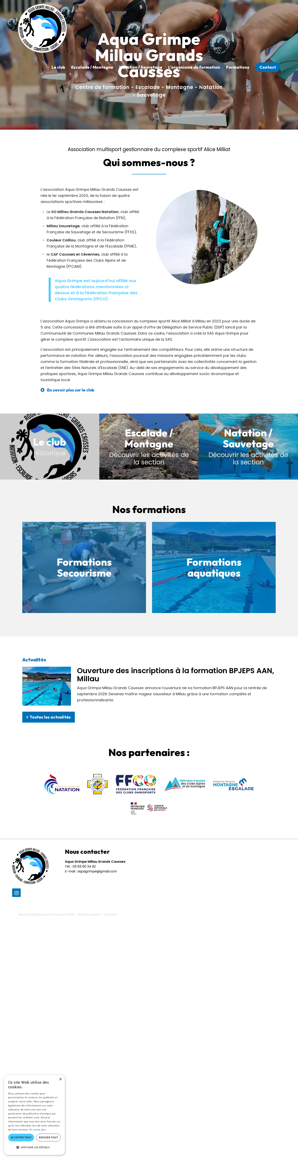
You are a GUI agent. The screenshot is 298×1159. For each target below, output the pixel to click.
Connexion (110, 914)
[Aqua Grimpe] (42, 28)
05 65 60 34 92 (84, 866)
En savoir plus (38, 1129)
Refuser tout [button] (48, 1137)
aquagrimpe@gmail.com (97, 871)
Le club (58, 67)
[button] (34, 1147)
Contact (267, 67)
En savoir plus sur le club (70, 389)
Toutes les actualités (50, 717)
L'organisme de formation (194, 67)
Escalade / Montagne (92, 67)
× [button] (60, 1079)
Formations (237, 67)
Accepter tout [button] (21, 1137)
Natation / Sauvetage (140, 67)
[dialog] (34, 1115)
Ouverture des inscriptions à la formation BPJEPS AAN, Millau (175, 674)
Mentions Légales (89, 914)
